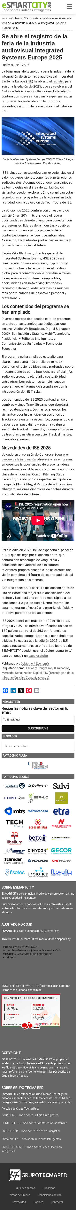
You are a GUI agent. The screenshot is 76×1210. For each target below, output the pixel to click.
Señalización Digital (28, 673)
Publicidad (49, 1188)
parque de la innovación (19, 459)
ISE (29, 81)
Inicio (5, 18)
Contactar (57, 1202)
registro (58, 81)
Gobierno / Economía (24, 18)
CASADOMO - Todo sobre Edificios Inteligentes (30, 1115)
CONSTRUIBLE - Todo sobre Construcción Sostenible (34, 1123)
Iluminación (61, 668)
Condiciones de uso (50, 1195)
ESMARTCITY (26, 7)
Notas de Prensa (20, 1195)
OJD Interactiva (50, 930)
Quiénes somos (25, 1188)
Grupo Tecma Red (45, 1094)
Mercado (8, 673)
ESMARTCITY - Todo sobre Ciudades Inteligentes (31, 1139)
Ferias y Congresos (39, 668)
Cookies (38, 1202)
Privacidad (19, 1202)
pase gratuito (38, 656)
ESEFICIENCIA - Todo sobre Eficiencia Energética (31, 1131)
